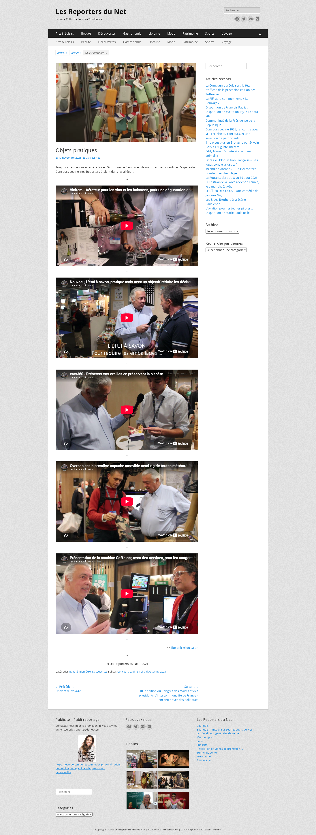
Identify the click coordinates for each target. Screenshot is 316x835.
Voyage (227, 33)
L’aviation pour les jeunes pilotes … (229, 208)
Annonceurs (204, 760)
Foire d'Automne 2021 (152, 671)
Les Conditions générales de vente (218, 733)
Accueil (62, 53)
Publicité (202, 745)
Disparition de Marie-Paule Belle (228, 213)
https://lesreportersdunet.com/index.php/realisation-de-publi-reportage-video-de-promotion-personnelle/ (88, 768)
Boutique (202, 725)
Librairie (154, 33)
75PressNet (93, 157)
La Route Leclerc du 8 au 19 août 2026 (231, 178)
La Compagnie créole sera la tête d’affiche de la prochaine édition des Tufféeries (230, 89)
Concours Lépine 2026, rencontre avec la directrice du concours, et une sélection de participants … (232, 133)
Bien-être (85, 671)
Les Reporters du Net (91, 12)
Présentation (204, 756)
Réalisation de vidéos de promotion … (220, 748)
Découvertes (107, 33)
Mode (171, 33)
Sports (209, 33)
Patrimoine (190, 33)
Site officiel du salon (184, 648)
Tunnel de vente (207, 752)
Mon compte (204, 737)
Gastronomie (132, 33)
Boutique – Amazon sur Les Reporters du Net (224, 729)
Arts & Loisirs (65, 33)
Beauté (86, 33)
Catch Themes (212, 829)
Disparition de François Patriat (227, 107)
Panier (201, 741)
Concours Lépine (127, 671)
